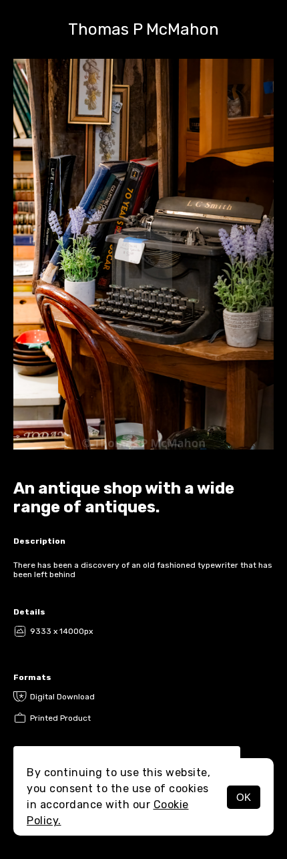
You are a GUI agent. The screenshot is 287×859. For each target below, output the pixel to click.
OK (243, 797)
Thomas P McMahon (143, 29)
